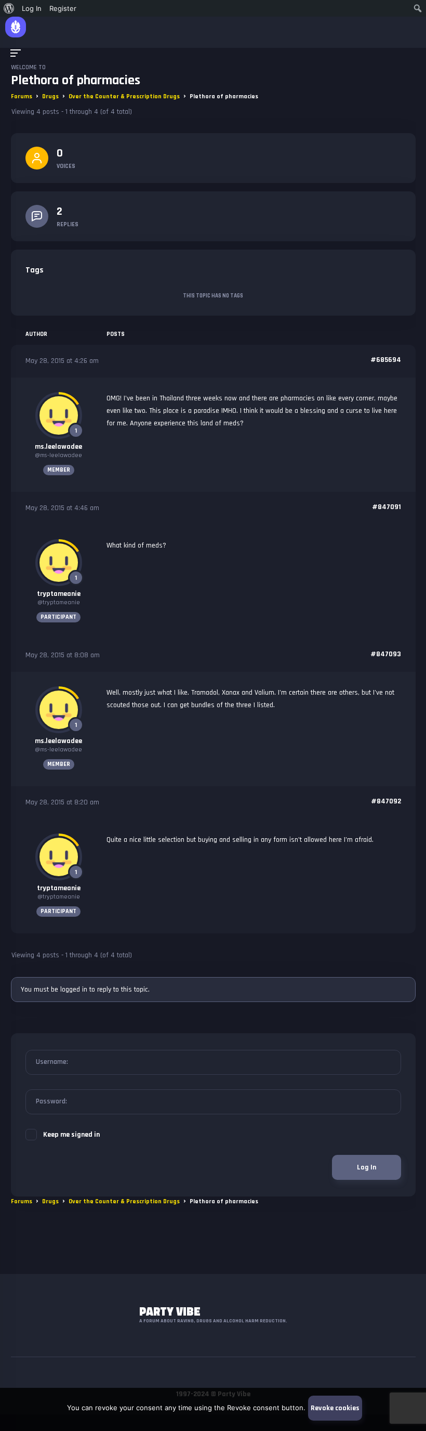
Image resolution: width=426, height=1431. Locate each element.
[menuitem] (9, 8)
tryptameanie (59, 594)
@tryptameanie (58, 602)
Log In (366, 1167)
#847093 (385, 654)
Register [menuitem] (62, 8)
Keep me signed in (71, 1134)
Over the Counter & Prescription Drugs (124, 96)
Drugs (50, 96)
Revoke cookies (335, 1408)
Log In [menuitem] (32, 8)
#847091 (386, 507)
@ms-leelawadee (58, 455)
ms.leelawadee (58, 446)
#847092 (386, 801)
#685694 (385, 359)
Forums (21, 96)
